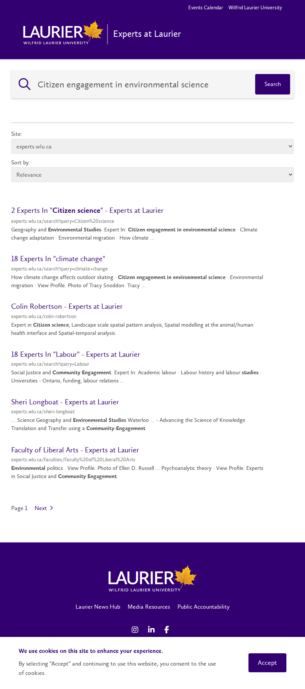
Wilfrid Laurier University (255, 7)
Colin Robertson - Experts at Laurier (67, 306)
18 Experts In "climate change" (58, 258)
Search (272, 83)
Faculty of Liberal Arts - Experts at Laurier (75, 449)
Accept (267, 662)
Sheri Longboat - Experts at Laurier (65, 401)
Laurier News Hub (98, 606)
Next (41, 508)
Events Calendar (205, 7)
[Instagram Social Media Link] (136, 630)
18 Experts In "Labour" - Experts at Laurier (75, 354)
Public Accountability (203, 606)
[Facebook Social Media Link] (168, 630)
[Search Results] (24, 84)
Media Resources (149, 606)
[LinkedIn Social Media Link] (152, 630)
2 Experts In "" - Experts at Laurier (87, 210)
